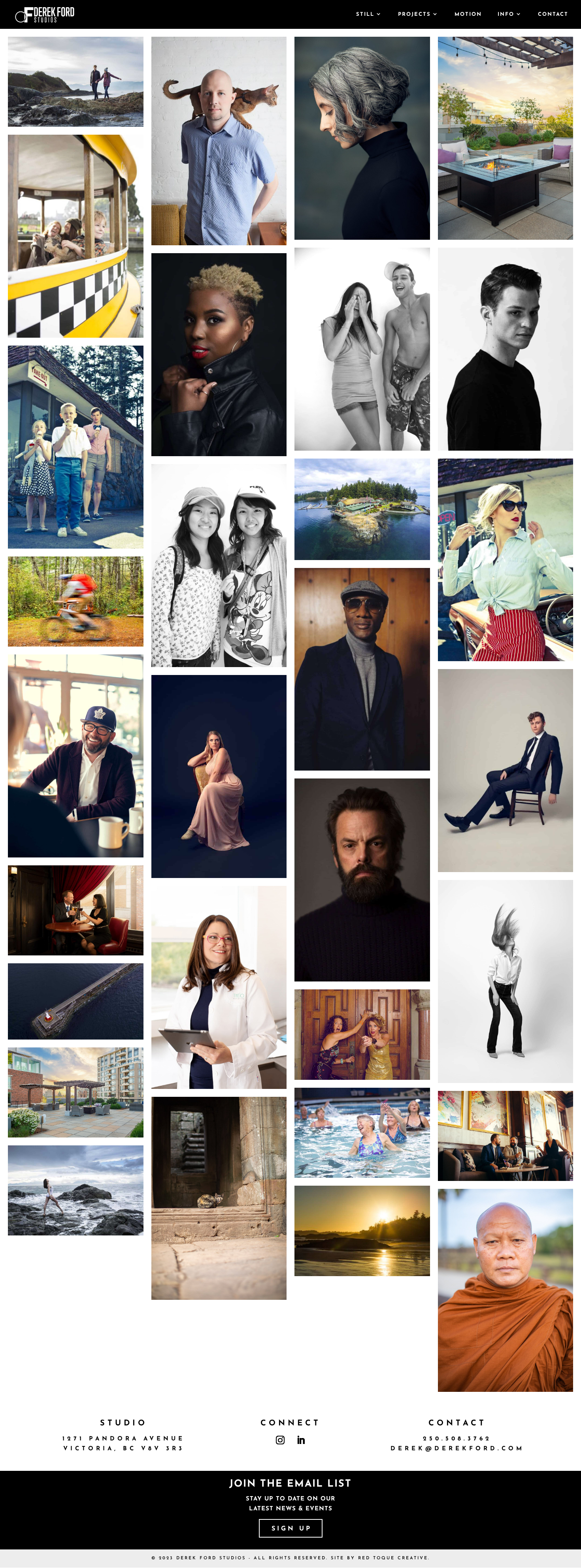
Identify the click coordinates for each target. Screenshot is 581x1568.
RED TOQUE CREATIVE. (394, 1558)
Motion (468, 14)
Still (365, 14)
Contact (553, 14)
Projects (414, 14)
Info (506, 14)
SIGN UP (292, 1529)
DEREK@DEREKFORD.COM (457, 1449)
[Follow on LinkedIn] (300, 1440)
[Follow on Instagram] (280, 1440)
